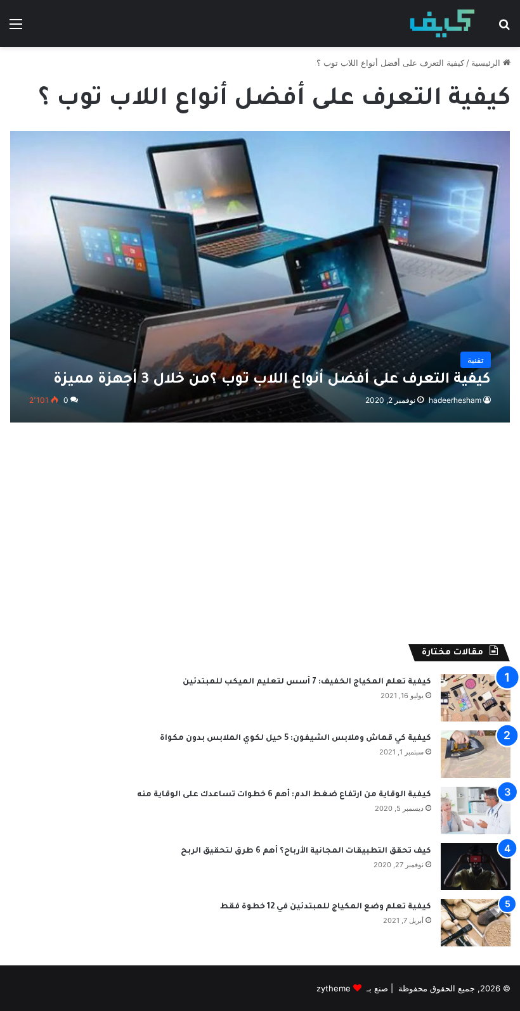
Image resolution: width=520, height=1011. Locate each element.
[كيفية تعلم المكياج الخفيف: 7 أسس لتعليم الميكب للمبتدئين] (475, 698)
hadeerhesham (455, 400)
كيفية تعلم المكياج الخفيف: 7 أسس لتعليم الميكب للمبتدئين (307, 682)
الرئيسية (487, 63)
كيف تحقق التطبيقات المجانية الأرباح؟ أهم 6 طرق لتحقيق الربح (306, 851)
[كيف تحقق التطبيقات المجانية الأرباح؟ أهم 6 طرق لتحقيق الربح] (475, 866)
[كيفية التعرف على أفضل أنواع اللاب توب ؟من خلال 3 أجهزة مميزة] (260, 277)
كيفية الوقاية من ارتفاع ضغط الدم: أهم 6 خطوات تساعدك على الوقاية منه (284, 795)
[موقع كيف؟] (442, 23)
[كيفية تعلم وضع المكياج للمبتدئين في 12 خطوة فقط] (475, 922)
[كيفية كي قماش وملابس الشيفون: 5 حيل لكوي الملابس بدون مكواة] (475, 754)
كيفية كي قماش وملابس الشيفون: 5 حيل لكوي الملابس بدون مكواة (295, 738)
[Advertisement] (260, 536)
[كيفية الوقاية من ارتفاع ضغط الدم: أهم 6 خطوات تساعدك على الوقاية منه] (475, 810)
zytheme (333, 988)
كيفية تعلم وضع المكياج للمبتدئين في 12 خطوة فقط (325, 907)
